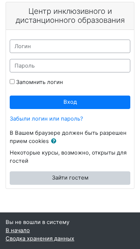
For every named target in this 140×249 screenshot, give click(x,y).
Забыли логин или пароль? (46, 118)
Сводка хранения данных (40, 238)
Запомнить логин (39, 82)
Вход (70, 102)
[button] (55, 141)
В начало (18, 230)
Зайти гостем (70, 177)
